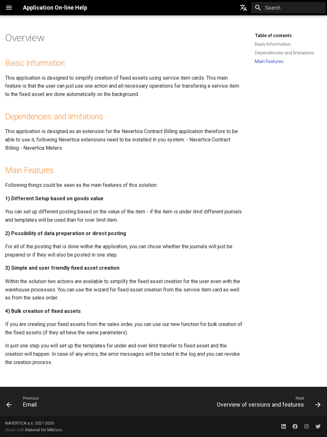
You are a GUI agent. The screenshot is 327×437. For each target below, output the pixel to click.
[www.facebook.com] (295, 426)
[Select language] (243, 7)
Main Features (269, 61)
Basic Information (273, 44)
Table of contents (273, 35)
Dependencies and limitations (284, 52)
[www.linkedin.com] (283, 426)
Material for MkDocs (43, 429)
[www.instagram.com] (306, 426)
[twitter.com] (318, 426)
